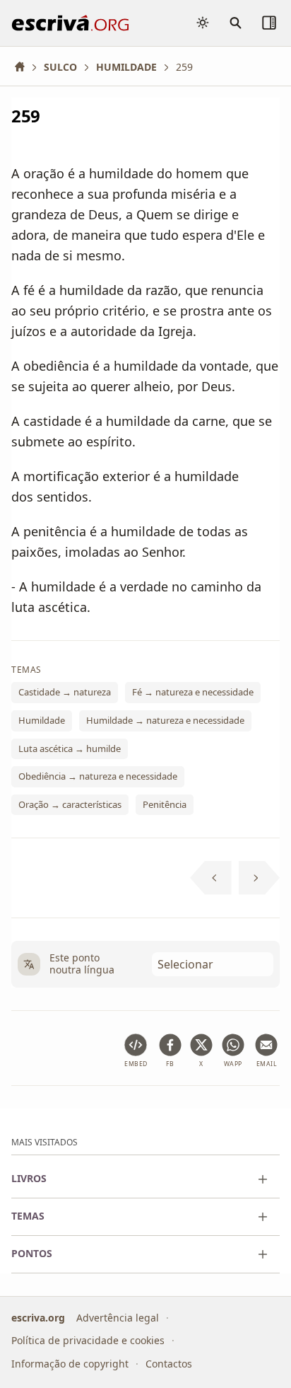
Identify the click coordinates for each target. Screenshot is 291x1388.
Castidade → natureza (64, 692)
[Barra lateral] (269, 22)
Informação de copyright (70, 1363)
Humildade (41, 720)
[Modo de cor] (203, 22)
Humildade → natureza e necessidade (165, 720)
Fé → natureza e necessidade (193, 692)
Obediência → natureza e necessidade (97, 776)
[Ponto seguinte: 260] (259, 878)
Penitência (164, 803)
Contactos (169, 1363)
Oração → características (69, 803)
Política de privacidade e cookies (88, 1340)
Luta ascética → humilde (69, 747)
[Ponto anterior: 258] (211, 878)
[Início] (24, 67)
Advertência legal (117, 1317)
